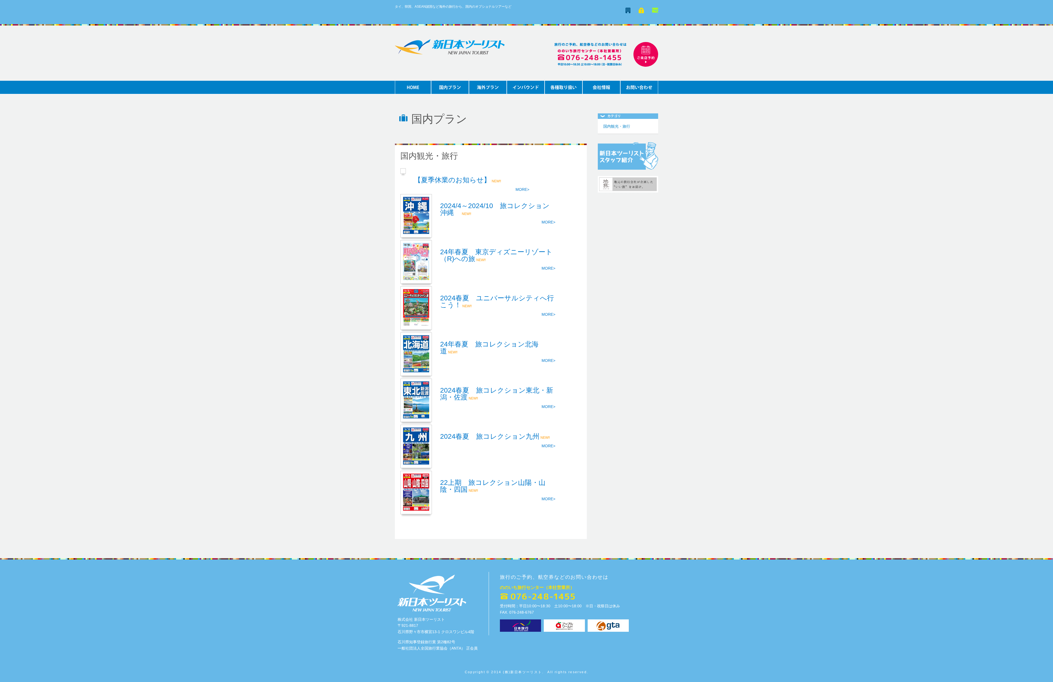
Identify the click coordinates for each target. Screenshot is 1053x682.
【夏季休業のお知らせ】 (452, 180)
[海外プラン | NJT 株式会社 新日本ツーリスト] (488, 92)
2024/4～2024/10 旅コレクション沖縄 (495, 209)
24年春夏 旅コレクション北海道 (489, 347)
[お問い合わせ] (655, 11)
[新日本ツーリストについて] (627, 11)
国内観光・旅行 (616, 126)
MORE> (522, 189)
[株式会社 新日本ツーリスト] (450, 53)
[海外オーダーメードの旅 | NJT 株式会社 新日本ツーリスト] (563, 92)
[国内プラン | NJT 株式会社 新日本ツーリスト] (450, 92)
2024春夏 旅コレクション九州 (489, 436)
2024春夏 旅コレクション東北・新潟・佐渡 (496, 393)
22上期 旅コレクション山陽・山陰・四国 (492, 486)
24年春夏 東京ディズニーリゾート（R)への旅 (496, 255)
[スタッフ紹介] (628, 168)
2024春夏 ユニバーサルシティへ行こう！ (497, 301)
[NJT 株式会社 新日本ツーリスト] (413, 92)
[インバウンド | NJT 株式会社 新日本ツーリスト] (526, 92)
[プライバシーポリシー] (641, 11)
